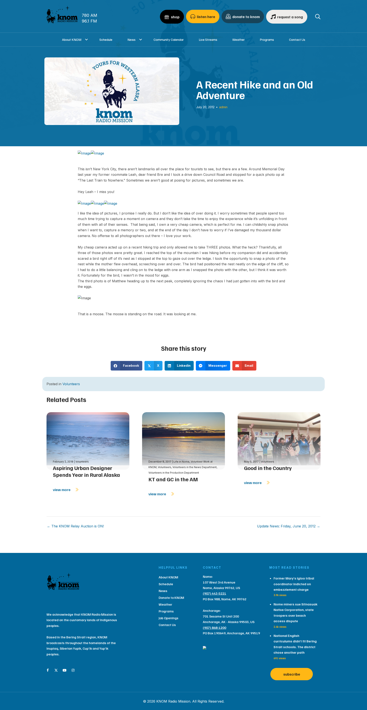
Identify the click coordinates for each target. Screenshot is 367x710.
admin (223, 107)
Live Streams (208, 39)
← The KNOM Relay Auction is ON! (75, 526)
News (131, 39)
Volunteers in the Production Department (173, 472)
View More (62, 489)
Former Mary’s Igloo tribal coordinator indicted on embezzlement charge (294, 584)
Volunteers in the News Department (194, 467)
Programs (267, 39)
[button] (86, 39)
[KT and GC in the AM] (183, 440)
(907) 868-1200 (214, 627)
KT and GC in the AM (173, 479)
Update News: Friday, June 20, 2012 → (288, 526)
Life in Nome (181, 461)
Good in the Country (268, 467)
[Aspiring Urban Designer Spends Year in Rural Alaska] (88, 440)
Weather (238, 39)
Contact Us (297, 39)
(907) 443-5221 (214, 593)
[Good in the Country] (279, 440)
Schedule (105, 39)
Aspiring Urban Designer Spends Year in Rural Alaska (86, 471)
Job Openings (168, 618)
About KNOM (71, 39)
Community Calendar (169, 39)
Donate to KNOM (171, 597)
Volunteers (71, 384)
